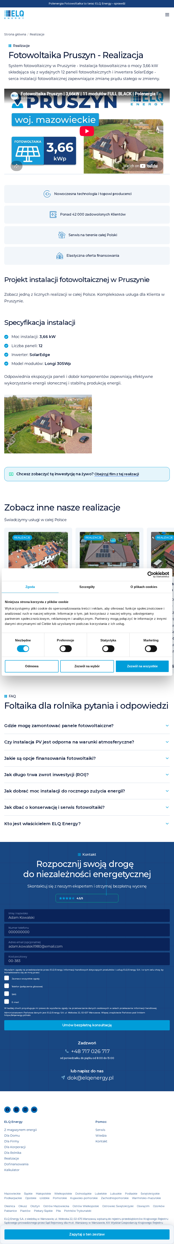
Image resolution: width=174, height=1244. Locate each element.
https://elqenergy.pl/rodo (17, 1015)
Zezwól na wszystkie (142, 666)
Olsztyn (35, 1206)
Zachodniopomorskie (115, 1198)
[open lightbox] (87, 424)
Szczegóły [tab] (87, 587)
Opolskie (30, 1198)
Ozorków (159, 1206)
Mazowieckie (12, 1193)
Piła (58, 1210)
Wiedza (101, 1135)
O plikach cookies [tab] (143, 587)
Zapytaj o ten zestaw (87, 1234)
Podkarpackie (13, 1198)
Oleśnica (9, 1206)
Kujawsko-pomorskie (84, 1198)
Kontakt (101, 1141)
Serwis (100, 1130)
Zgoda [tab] (30, 587)
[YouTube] (34, 1110)
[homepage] (14, 14)
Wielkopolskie (63, 1193)
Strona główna (15, 34)
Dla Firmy (11, 1141)
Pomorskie (60, 1198)
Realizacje (37, 34)
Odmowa (31, 666)
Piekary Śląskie (43, 1210)
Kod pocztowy (17, 956)
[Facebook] (7, 1110)
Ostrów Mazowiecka (56, 1206)
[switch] (66, 648)
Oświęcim (143, 1206)
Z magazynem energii (20, 1130)
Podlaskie (131, 1193)
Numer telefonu (18, 927)
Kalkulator (12, 1170)
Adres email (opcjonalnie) (24, 942)
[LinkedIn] (25, 1110)
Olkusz (22, 1206)
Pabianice (10, 1210)
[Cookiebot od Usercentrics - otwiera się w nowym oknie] (150, 574)
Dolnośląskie (83, 1193)
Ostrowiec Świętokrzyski (117, 1206)
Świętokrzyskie (150, 1193)
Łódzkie (44, 1198)
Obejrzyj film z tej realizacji (116, 474)
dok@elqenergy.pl (90, 1077)
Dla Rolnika (12, 1153)
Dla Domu (12, 1135)
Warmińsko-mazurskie (146, 1198)
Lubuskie (116, 1193)
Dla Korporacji (15, 1147)
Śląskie (28, 1193)
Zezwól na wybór (87, 666)
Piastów (25, 1210)
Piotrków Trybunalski (77, 1210)
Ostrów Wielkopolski (86, 1206)
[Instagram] (16, 1110)
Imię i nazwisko (18, 913)
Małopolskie (43, 1193)
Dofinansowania (16, 1164)
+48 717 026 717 (90, 1051)
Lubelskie (101, 1193)
